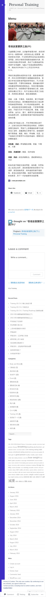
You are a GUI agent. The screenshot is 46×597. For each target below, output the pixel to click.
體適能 (30, 481)
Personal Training (24, 4)
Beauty (15, 447)
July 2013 (13, 546)
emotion (10, 452)
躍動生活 (21, 481)
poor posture (29, 463)
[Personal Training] (26, 40)
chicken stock (12, 449)
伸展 (11, 428)
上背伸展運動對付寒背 (18, 328)
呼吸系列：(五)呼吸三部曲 (19, 336)
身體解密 (13, 407)
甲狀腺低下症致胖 (16, 321)
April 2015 (13, 503)
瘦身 (17, 481)
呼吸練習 (13, 332)
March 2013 (14, 550)
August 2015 (14, 496)
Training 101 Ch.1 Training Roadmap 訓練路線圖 (26, 311)
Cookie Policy (7, 588)
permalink (11, 212)
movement (30, 460)
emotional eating (18, 452)
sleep (14, 470)
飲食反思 (13, 389)
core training (29, 449)
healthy (28, 454)
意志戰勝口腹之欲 (16, 325)
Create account (15, 564)
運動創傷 (13, 382)
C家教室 (12, 367)
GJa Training (12, 288)
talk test (20, 472)
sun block (15, 472)
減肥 (43, 477)
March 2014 (14, 539)
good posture (21, 455)
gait (12, 454)
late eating (15, 458)
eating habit (38, 449)
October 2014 (14, 525)
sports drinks (33, 470)
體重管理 (13, 396)
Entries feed (14, 571)
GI (14, 454)
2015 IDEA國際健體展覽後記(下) (21, 314)
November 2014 (15, 521)
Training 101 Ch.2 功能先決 (19, 307)
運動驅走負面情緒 (16, 283)
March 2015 (14, 507)
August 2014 (14, 532)
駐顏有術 (13, 392)
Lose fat (25, 458)
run (22, 467)
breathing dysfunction (34, 447)
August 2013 (14, 542)
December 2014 (15, 517)
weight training (14, 477)
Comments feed (15, 574)
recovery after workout (18, 465)
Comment (36, 274)
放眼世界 (13, 421)
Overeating (22, 463)
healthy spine (34, 454)
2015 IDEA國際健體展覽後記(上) (21, 318)
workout (21, 477)
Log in (12, 567)
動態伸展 (26, 477)
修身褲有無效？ (15, 350)
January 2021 (14, 492)
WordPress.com (15, 578)
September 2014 (15, 528)
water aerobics (24, 474)
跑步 (11, 403)
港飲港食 (13, 425)
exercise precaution (36, 452)
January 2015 (14, 514)
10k (9, 444)
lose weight (34, 457)
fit (43, 452)
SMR (17, 470)
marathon (18, 460)
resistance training (30, 465)
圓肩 (31, 477)
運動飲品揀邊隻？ (36, 283)
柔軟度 (38, 477)
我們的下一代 (28, 210)
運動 (25, 481)
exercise (28, 452)
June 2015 (13, 500)
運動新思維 (13, 385)
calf (43, 447)
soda (21, 470)
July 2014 (13, 535)
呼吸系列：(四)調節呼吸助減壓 (20, 346)
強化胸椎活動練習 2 (17, 343)
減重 (11, 481)
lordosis (20, 458)
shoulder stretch (33, 467)
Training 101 (14, 414)
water (18, 474)
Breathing (22, 447)
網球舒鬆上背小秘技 (17, 339)
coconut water (21, 449)
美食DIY (12, 375)
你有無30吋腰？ (15, 353)
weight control (34, 474)
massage (24, 460)
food (9, 454)
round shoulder (16, 467)
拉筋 (34, 477)
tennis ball (29, 472)
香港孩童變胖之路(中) (19, 46)
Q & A (12, 410)
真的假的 (13, 371)
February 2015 (15, 510)
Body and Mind (15, 364)
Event (12, 378)
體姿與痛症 (13, 400)
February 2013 (15, 553)
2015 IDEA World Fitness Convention (21, 444)
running (25, 467)
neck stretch (15, 463)
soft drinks (26, 470)
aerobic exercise (37, 444)
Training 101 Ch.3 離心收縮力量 (21, 303)
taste (24, 472)
